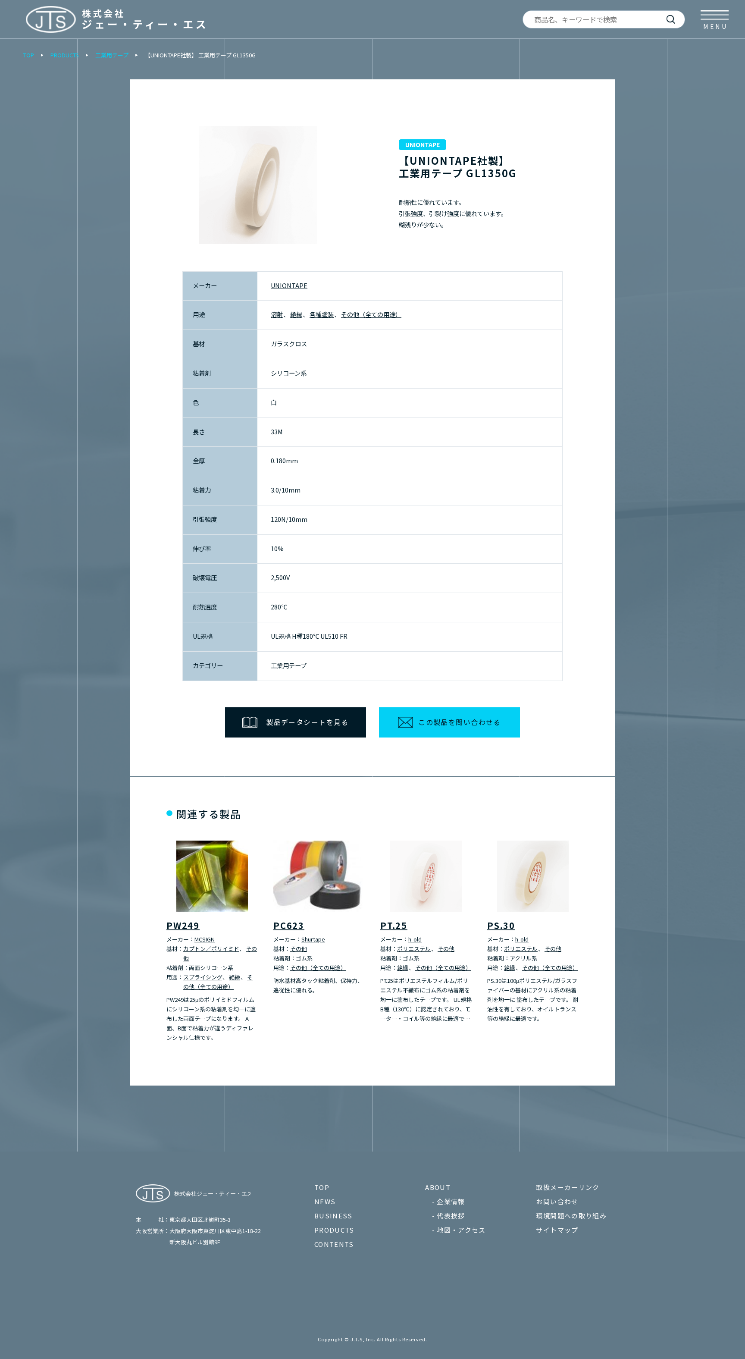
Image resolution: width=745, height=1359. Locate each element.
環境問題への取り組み (571, 1215)
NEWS (324, 1201)
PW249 (183, 925)
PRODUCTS (64, 55)
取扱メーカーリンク (567, 1187)
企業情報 (451, 1201)
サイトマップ (557, 1229)
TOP (28, 55)
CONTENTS (334, 1244)
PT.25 (393, 925)
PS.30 (501, 925)
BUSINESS (333, 1215)
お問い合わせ (557, 1201)
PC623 (288, 925)
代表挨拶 (451, 1215)
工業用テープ (111, 55)
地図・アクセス (461, 1229)
